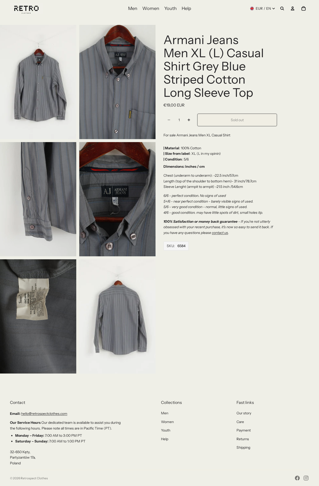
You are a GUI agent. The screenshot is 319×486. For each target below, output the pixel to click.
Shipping (243, 447)
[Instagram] (306, 478)
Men (164, 413)
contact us (220, 232)
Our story (244, 413)
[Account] (292, 8)
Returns (243, 439)
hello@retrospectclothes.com (44, 413)
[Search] (282, 8)
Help (164, 439)
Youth (165, 430)
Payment (244, 430)
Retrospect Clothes (34, 478)
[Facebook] (297, 478)
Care (240, 422)
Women (167, 422)
